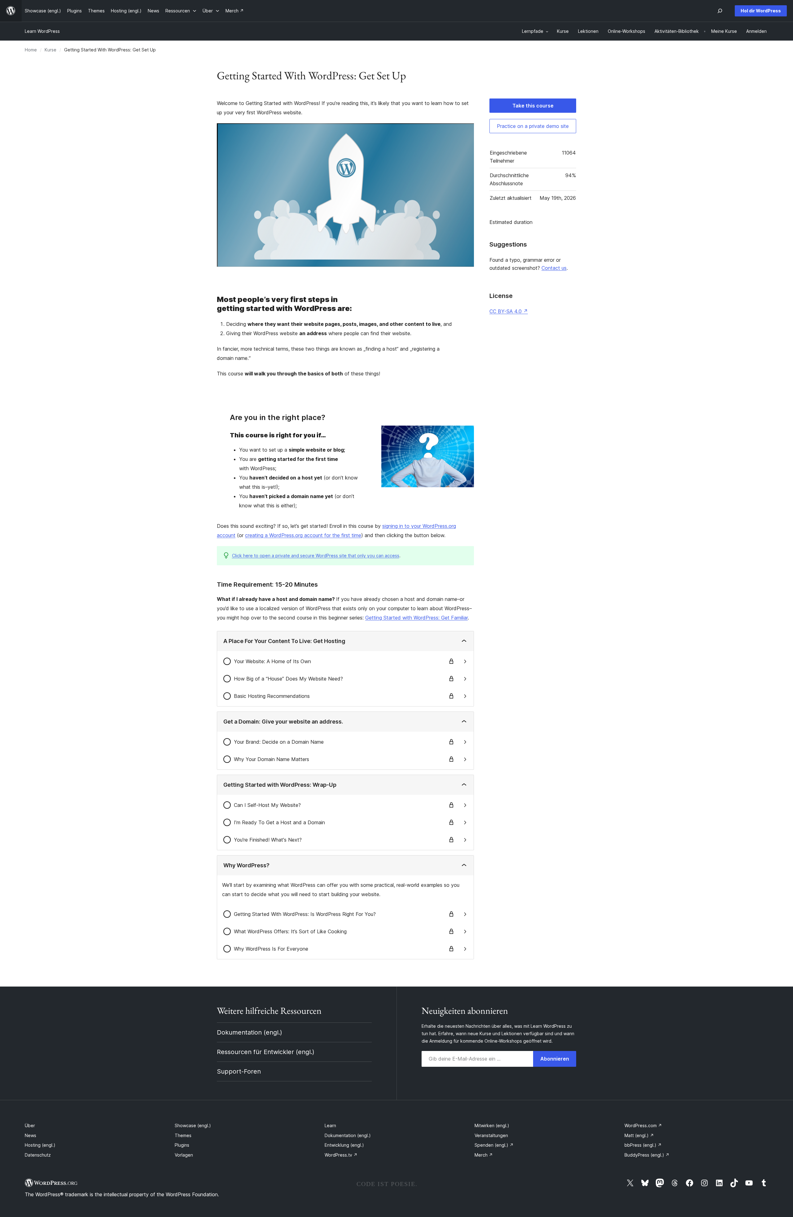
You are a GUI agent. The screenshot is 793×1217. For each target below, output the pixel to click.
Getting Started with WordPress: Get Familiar (416, 618)
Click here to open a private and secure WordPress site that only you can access (315, 555)
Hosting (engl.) (40, 1145)
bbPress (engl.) (643, 1145)
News (30, 1135)
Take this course (533, 106)
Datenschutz (38, 1155)
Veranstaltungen (491, 1135)
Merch (484, 1155)
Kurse (50, 49)
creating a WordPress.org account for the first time (303, 535)
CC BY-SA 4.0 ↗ (508, 311)
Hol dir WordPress (761, 10)
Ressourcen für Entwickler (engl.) (265, 1052)
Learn (330, 1125)
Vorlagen (184, 1155)
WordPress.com (643, 1125)
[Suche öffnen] (720, 11)
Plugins (182, 1145)
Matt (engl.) (639, 1135)
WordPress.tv (341, 1155)
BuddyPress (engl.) (646, 1155)
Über (30, 1125)
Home (31, 49)
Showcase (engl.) (193, 1125)
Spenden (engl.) (494, 1145)
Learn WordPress (42, 31)
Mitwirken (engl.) (492, 1125)
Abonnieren (554, 1059)
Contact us (554, 268)
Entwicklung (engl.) (344, 1145)
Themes (183, 1135)
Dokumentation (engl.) (249, 1032)
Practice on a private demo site (533, 126)
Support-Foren (239, 1071)
